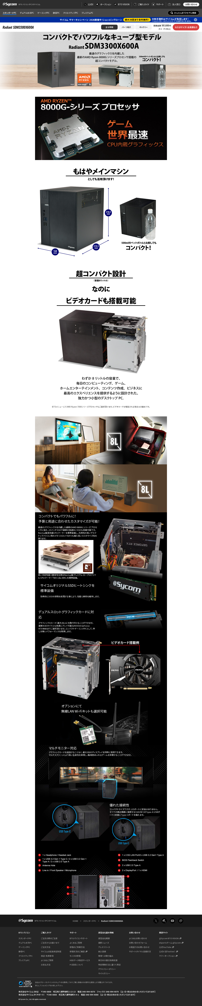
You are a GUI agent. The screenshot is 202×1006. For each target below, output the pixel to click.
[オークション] (164, 921)
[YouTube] (172, 921)
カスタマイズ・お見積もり (186, 27)
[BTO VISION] (180, 921)
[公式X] (156, 921)
